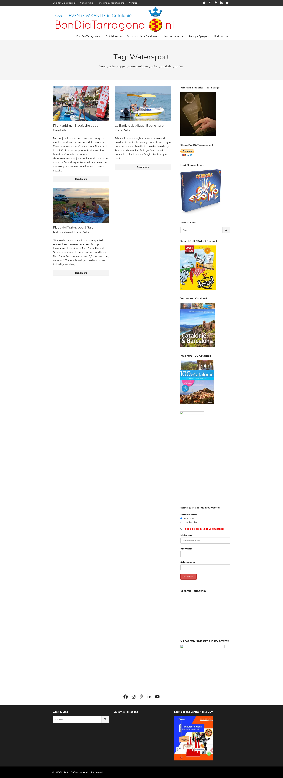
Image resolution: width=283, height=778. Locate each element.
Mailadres (186, 535)
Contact (133, 2)
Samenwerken (86, 2)
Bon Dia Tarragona (87, 36)
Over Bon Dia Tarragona (64, 2)
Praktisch (219, 36)
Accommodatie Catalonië (142, 36)
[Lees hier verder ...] (115, 8)
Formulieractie (188, 514)
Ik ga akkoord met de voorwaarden (203, 528)
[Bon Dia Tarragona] (200, 212)
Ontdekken (112, 36)
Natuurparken (172, 36)
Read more (81, 179)
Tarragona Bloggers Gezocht (111, 2)
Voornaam (186, 548)
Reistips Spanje (198, 36)
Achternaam (187, 562)
